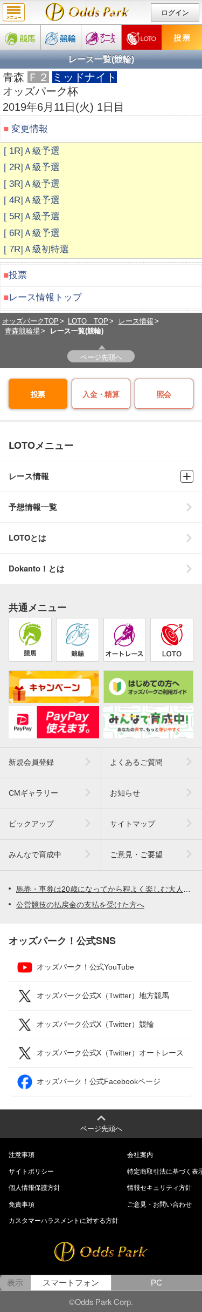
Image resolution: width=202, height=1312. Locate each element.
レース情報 (136, 321)
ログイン (175, 13)
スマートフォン (71, 1283)
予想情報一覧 (33, 507)
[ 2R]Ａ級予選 (32, 167)
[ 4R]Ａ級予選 (32, 200)
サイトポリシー (31, 1171)
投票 (18, 275)
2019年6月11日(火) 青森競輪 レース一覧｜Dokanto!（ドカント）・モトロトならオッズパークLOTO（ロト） (87, 12)
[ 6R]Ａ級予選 (32, 233)
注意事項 (21, 1155)
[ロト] (142, 37)
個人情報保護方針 (34, 1188)
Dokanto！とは (37, 568)
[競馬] (20, 37)
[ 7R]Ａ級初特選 (36, 249)
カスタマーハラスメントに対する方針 (64, 1220)
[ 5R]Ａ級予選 (32, 216)
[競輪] (61, 37)
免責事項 (21, 1204)
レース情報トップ (45, 297)
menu (14, 12)
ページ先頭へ (101, 357)
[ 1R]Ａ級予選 (32, 151)
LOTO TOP (88, 321)
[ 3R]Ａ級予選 (32, 184)
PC (156, 1283)
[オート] (101, 37)
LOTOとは (27, 537)
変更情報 (29, 129)
